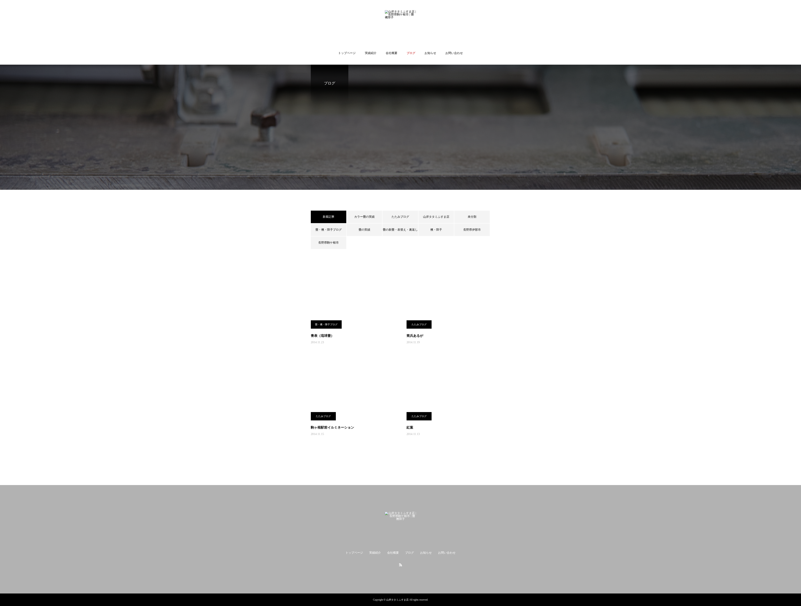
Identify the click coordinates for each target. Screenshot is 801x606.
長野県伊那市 (472, 229)
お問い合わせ (454, 53)
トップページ (347, 53)
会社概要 (391, 53)
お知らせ (430, 53)
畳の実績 (364, 229)
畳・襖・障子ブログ (328, 229)
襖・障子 (436, 229)
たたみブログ (400, 216)
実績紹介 (371, 53)
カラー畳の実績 (364, 216)
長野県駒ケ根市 (328, 242)
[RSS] (400, 565)
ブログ (411, 53)
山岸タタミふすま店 (436, 216)
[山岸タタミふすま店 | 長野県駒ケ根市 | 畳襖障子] (400, 25)
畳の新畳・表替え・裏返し (400, 229)
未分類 (472, 216)
